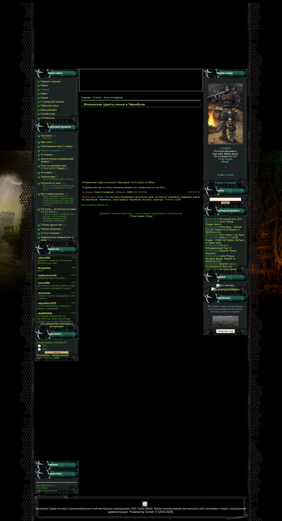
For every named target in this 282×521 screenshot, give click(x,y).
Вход (149, 216)
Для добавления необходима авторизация (57, 325)
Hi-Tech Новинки (50, 233)
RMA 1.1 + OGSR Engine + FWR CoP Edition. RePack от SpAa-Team (225, 240)
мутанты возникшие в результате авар (132, 197)
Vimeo (151, 182)
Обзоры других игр (51, 224)
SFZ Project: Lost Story (232, 234)
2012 (44, 349)
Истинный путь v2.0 (230, 219)
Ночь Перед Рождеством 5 (219, 223)
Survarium (46, 135)
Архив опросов (60, 355)
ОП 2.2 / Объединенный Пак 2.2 (219, 246)
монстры (158, 199)
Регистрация (137, 216)
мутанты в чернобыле (167, 197)
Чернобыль (105, 199)
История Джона (228, 269)
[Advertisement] (57, 411)
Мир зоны (46, 142)
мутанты (147, 199)
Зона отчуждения (50, 150)
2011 (44, 345)
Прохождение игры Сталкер (56, 146)
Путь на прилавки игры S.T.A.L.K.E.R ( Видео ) (54, 167)
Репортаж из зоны (51, 183)
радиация (186, 197)
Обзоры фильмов (51, 229)
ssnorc (140, 182)
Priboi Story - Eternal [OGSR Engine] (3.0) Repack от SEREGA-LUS (223, 229)
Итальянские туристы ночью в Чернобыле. (106, 182)
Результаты (43, 355)
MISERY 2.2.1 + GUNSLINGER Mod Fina (221, 265)
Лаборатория (48, 176)
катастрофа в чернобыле (127, 199)
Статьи (97, 97)
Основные (46, 154)
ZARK (129, 192)
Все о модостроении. (52, 193)
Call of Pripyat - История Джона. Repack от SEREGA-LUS (221, 259)
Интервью (46, 172)
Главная (85, 97)
